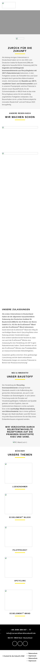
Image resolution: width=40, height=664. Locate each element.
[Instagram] (20, 643)
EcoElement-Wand (20, 613)
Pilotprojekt (20, 550)
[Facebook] (14, 643)
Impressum (32, 656)
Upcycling (20, 581)
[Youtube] (25, 643)
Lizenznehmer (19, 487)
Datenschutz (33, 653)
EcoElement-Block (20, 517)
